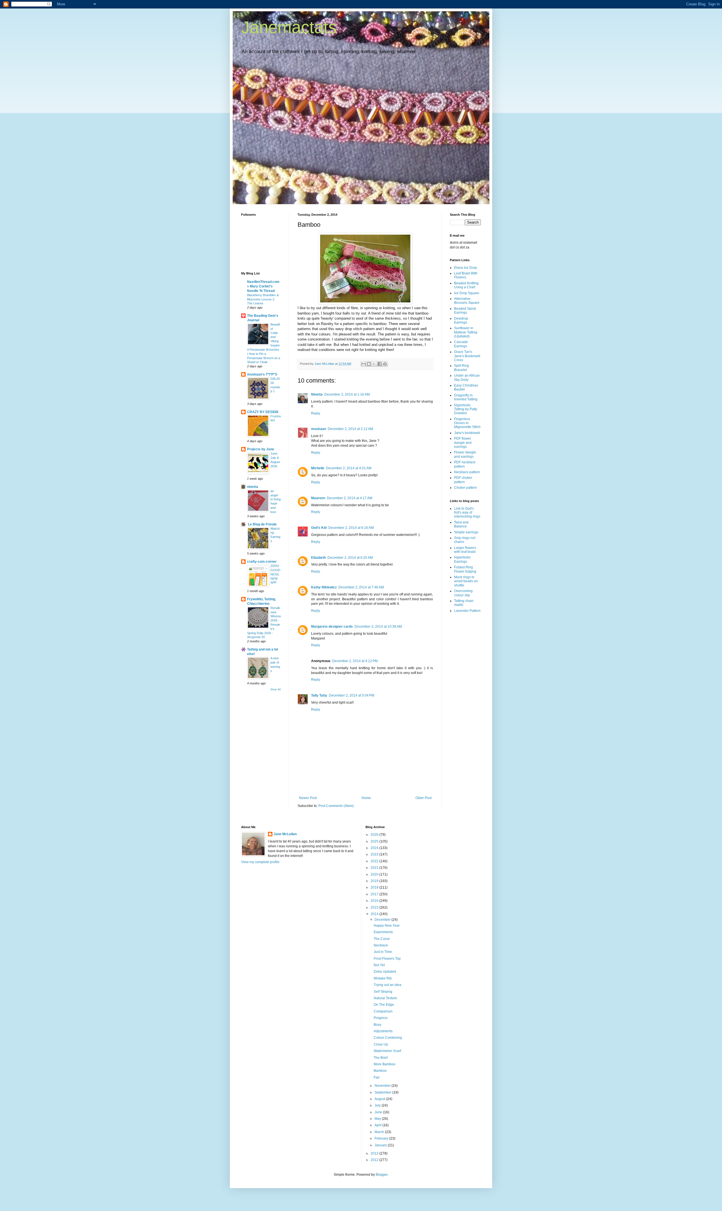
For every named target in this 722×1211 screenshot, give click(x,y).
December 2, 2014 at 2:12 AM (350, 429)
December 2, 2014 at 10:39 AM (378, 627)
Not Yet (379, 965)
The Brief (381, 1058)
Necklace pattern (467, 472)
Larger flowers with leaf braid (465, 550)
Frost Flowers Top (387, 959)
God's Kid (319, 528)
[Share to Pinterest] (385, 364)
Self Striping (383, 992)
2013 (375, 1153)
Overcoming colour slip (463, 593)
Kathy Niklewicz (324, 587)
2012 (375, 1160)
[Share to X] (374, 364)
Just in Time (383, 952)
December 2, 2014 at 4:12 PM (355, 661)
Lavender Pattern (467, 611)
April (378, 1125)
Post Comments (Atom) (336, 806)
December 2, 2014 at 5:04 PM (351, 695)
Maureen (318, 498)
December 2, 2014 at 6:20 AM (350, 558)
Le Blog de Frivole (262, 524)
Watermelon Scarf (387, 1051)
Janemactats (289, 27)
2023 (375, 854)
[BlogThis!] (369, 364)
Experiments (383, 932)
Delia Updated (385, 972)
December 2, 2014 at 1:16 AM (347, 394)
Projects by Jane (260, 449)
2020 (375, 874)
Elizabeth (318, 558)
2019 (375, 881)
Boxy (377, 1025)
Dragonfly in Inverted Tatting (465, 397)
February (382, 1138)
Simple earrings (466, 532)
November (383, 1086)
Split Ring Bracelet (461, 368)
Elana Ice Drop (465, 268)
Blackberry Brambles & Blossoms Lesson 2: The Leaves (263, 299)
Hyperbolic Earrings (462, 559)
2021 (375, 868)
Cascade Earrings (461, 344)
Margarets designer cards (332, 627)
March (380, 1132)
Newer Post (308, 798)
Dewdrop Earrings (461, 320)
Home (366, 798)
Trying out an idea (387, 985)
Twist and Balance (461, 524)
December (383, 920)
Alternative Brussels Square (466, 301)
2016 (375, 901)
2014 (375, 914)
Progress (381, 1018)
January (381, 1145)
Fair (377, 1077)
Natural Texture (385, 998)
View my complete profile (260, 862)
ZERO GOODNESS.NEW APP (275, 574)
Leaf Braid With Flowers (465, 275)
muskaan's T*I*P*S (262, 374)
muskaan (318, 429)
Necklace (381, 945)
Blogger (382, 1175)
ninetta (252, 487)
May (378, 1119)
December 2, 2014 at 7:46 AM (361, 587)
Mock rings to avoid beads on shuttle (466, 581)
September (383, 1092)
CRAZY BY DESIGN (262, 412)
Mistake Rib (383, 978)
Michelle (317, 468)
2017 (375, 894)
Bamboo (380, 1071)
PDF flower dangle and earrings (463, 443)
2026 (375, 835)
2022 (375, 861)
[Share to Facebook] (379, 364)
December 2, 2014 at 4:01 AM (348, 468)
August (380, 1099)
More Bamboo (384, 1064)
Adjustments (383, 1031)
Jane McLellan (285, 834)
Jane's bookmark (467, 433)
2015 (375, 907)
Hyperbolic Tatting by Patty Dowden (465, 409)
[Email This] (363, 364)
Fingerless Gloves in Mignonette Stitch (467, 423)
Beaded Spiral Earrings (465, 311)
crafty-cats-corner (262, 562)
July (378, 1105)
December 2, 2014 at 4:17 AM (349, 498)
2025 (375, 841)
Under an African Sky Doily (467, 377)
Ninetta (317, 394)
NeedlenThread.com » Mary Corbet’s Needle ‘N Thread (263, 286)
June (379, 1112)
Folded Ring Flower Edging (465, 569)
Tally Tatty (319, 695)
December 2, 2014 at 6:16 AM (351, 528)
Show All (275, 689)
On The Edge (384, 1005)
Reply (315, 413)
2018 (375, 887)
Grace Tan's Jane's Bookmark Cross (467, 356)
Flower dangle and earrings (465, 454)
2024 (375, 848)
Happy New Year (387, 926)
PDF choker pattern (463, 480)
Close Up (381, 1044)
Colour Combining (388, 1038)
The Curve (382, 939)
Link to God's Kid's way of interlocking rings (467, 513)
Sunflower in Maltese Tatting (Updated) (465, 332)
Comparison (383, 1011)
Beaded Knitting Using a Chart (466, 285)
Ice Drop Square (466, 293)
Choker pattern (465, 488)
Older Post (423, 798)
